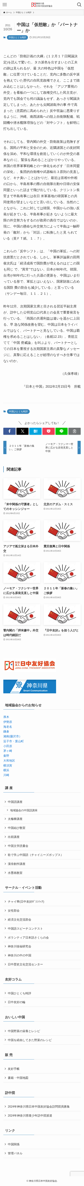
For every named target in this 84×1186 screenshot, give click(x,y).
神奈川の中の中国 (19, 955)
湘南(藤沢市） (12, 736)
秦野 (6, 755)
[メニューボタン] (4, 4)
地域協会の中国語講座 (24, 810)
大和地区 (9, 760)
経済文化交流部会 (19, 919)
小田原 (7, 746)
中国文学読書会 (18, 845)
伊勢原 (7, 721)
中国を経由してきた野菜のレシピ (30, 1040)
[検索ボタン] (79, 4)
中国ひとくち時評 (17, 37)
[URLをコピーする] (74, 431)
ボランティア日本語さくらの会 (28, 937)
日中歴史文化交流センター (25, 964)
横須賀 (7, 765)
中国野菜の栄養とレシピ (24, 1031)
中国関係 (14, 1144)
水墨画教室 (15, 872)
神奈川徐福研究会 (19, 946)
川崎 (6, 775)
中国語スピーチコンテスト (25, 928)
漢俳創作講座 (16, 863)
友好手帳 (14, 1068)
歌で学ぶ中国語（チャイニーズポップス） (35, 854)
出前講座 (14, 836)
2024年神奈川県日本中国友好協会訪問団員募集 (39, 1106)
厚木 (6, 717)
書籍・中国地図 (18, 1077)
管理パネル (15, 1153)
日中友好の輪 (16, 1002)
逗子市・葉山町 (13, 741)
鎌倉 (6, 731)
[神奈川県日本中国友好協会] (42, 4)
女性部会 (14, 910)
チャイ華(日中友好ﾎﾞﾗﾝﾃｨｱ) (26, 901)
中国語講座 (15, 801)
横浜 (6, 770)
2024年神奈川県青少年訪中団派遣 (30, 1115)
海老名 (7, 726)
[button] (9, 431)
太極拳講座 (15, 818)
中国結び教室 (16, 827)
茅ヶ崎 (7, 750)
